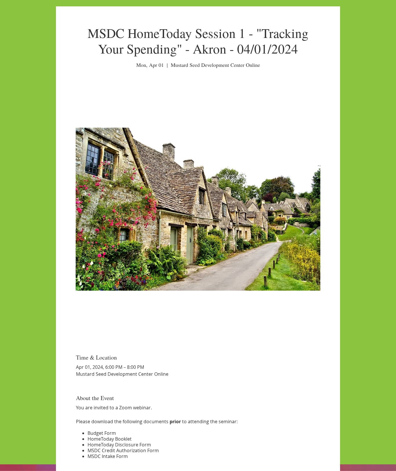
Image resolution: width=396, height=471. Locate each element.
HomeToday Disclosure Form (119, 444)
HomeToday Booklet (110, 439)
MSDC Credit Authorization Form (123, 450)
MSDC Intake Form (108, 456)
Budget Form (102, 433)
